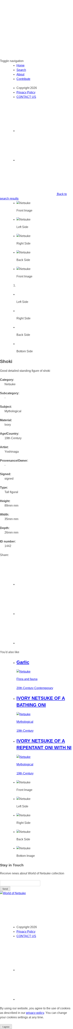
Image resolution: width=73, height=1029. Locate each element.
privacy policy (35, 1012)
